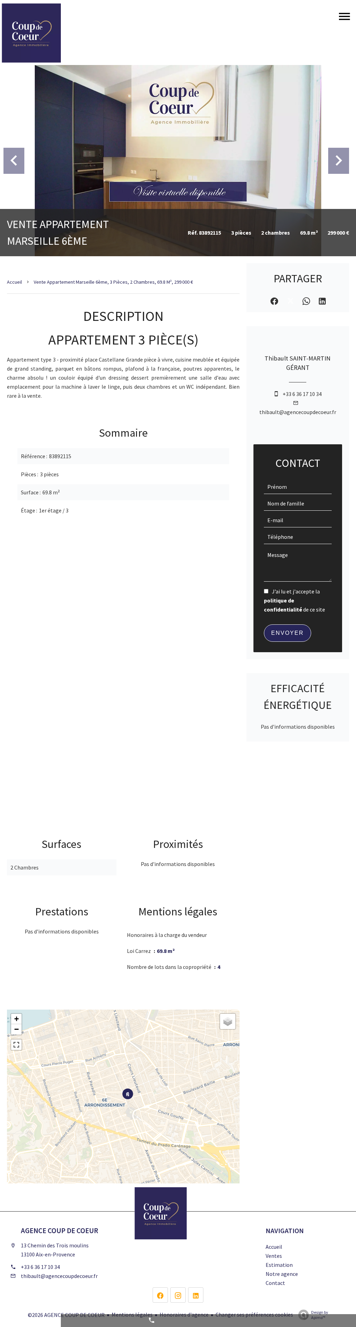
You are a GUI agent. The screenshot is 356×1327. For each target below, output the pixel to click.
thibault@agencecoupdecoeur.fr (297, 411)
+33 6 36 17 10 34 (302, 393)
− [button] (16, 1029)
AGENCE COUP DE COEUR (59, 1230)
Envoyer (287, 633)
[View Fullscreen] (16, 1044)
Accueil (14, 282)
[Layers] (227, 1021)
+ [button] (16, 1018)
